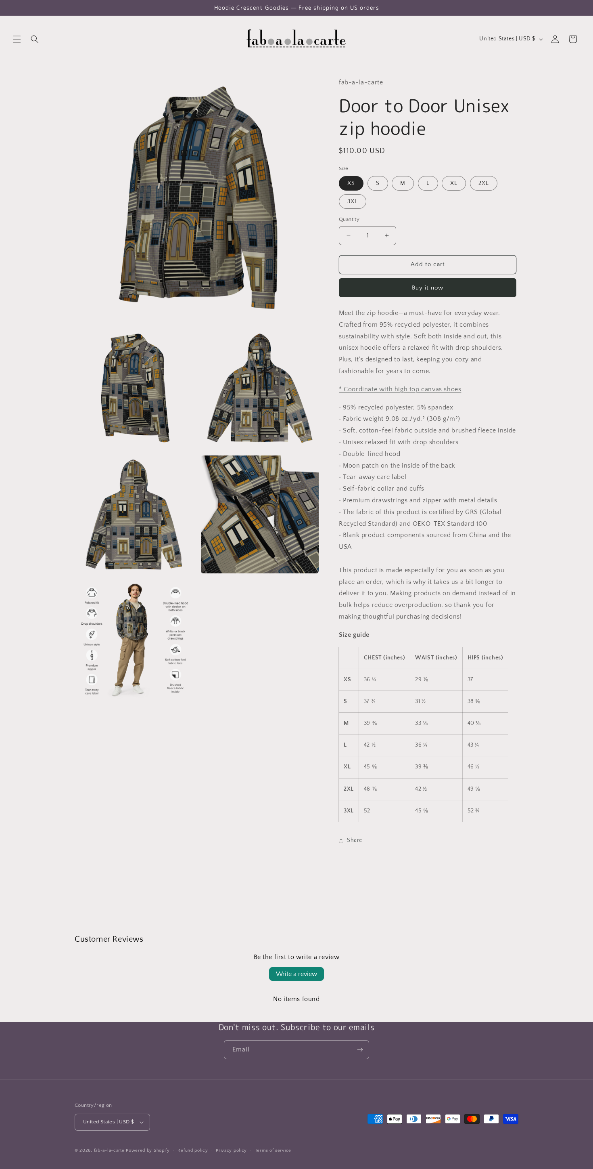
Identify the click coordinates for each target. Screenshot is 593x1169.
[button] (17, 39)
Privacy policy (231, 1150)
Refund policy (192, 1150)
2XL (483, 183)
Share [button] (354, 840)
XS (351, 183)
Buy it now (427, 287)
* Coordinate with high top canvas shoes (400, 389)
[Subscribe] (360, 1049)
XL (453, 183)
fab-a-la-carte (109, 1150)
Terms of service (273, 1150)
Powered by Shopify (148, 1150)
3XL (352, 201)
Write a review (296, 974)
